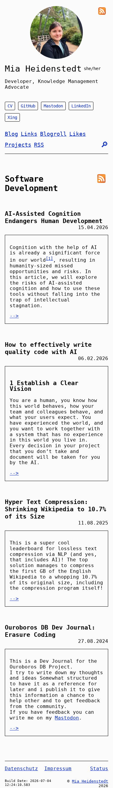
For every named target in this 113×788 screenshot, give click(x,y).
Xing (12, 117)
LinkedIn (81, 106)
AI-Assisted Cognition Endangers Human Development (53, 217)
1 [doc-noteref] (49, 258)
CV (10, 106)
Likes (77, 134)
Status (99, 768)
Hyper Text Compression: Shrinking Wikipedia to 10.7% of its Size (55, 509)
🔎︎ (104, 144)
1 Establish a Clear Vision (44, 385)
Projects (18, 145)
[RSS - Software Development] (101, 178)
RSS (39, 145)
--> (14, 316)
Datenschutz (21, 768)
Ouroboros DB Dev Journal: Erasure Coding (50, 631)
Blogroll (53, 134)
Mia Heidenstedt (43, 69)
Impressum (57, 768)
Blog (11, 134)
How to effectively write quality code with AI (48, 348)
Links (29, 134)
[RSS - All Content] (102, 11)
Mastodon (53, 106)
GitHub (28, 106)
